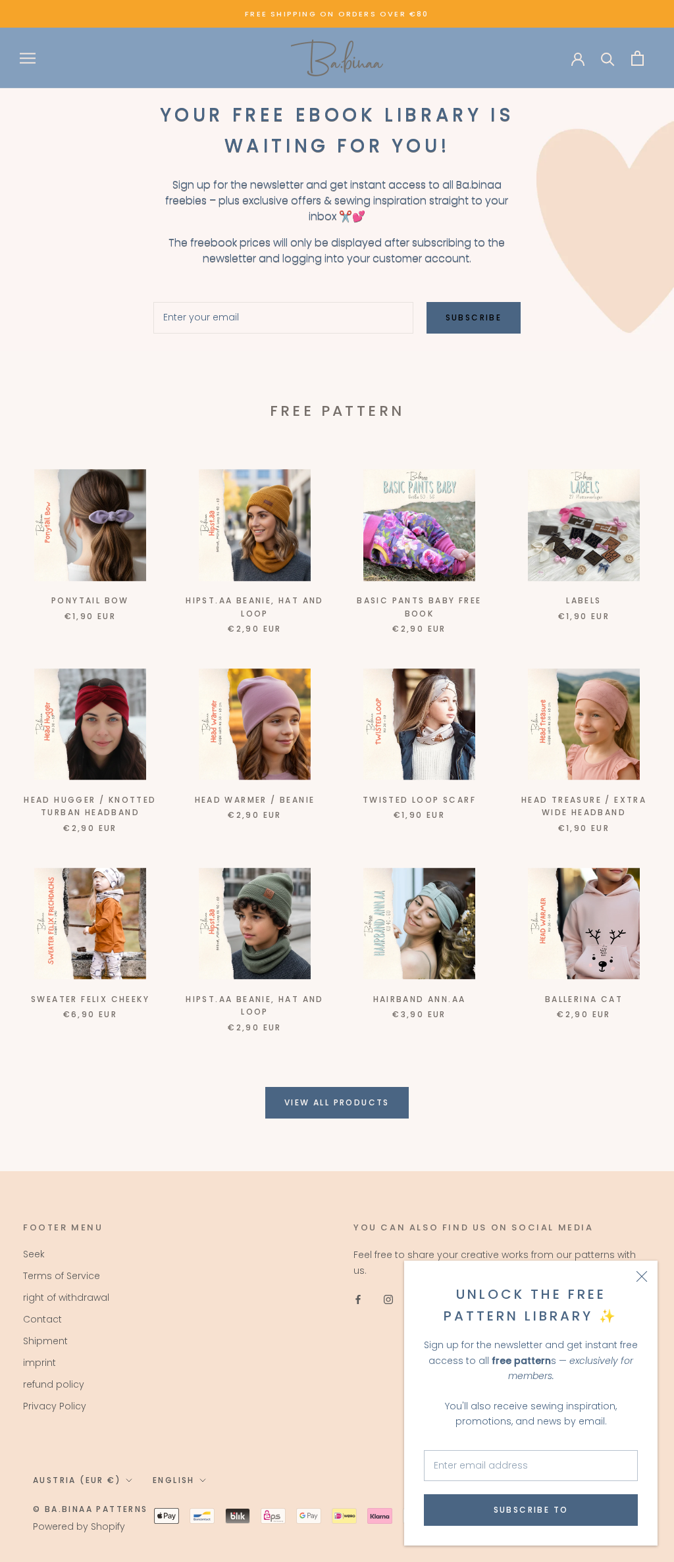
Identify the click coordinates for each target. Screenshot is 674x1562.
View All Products (337, 1102)
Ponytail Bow (90, 600)
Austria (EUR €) (77, 1480)
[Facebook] (358, 1299)
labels (583, 600)
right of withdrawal (66, 1297)
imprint (39, 1362)
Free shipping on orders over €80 (336, 14)
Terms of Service (61, 1275)
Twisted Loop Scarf (419, 799)
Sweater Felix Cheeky (90, 999)
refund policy (53, 1384)
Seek (34, 1254)
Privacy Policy (54, 1406)
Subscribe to (531, 1509)
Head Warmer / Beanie (255, 799)
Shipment (45, 1341)
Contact (42, 1319)
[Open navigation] (28, 58)
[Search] (608, 58)
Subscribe (474, 317)
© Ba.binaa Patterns (90, 1509)
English (174, 1480)
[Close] (642, 1276)
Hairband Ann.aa (419, 999)
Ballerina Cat (584, 999)
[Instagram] (388, 1299)
